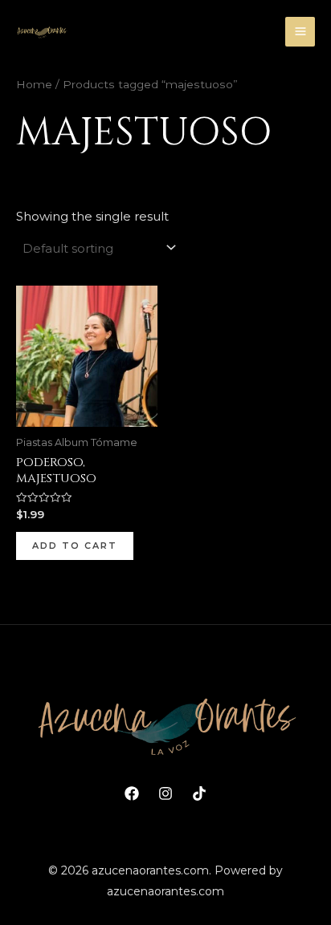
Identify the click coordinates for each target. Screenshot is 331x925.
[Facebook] (132, 793)
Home (34, 84)
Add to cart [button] (74, 545)
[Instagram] (165, 793)
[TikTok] (199, 793)
